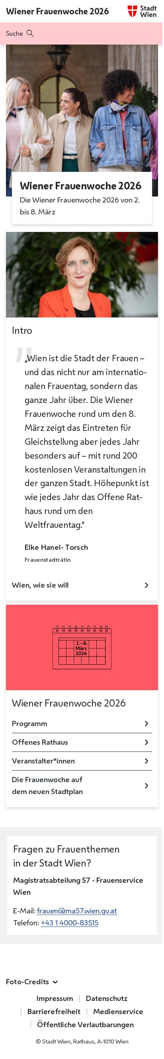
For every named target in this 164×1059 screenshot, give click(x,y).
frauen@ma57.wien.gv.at (77, 911)
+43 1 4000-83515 (69, 923)
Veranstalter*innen (43, 761)
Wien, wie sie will (40, 585)
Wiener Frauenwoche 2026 (57, 11)
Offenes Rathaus (40, 742)
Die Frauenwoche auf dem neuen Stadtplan (47, 785)
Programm (29, 723)
